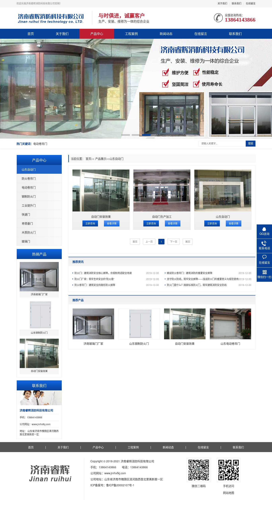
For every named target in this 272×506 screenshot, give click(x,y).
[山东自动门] (222, 190)
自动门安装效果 (101, 216)
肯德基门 (27, 223)
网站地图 (228, 493)
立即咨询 (90, 223)
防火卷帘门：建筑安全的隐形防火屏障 (116, 285)
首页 (30, 33)
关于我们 (222, 3)
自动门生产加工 (162, 216)
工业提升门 (29, 205)
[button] (125, 135)
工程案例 (131, 33)
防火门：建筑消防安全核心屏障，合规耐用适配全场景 (116, 273)
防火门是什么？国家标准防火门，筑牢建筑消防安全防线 (209, 285)
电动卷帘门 (40, 144)
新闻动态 (166, 33)
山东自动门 (29, 169)
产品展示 (100, 159)
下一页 (173, 241)
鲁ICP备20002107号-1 (120, 485)
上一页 (149, 241)
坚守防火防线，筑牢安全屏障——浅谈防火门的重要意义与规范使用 (209, 279)
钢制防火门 (29, 196)
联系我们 (236, 3)
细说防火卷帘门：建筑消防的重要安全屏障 (209, 273)
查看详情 (111, 223)
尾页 (187, 241)
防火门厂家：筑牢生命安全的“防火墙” (116, 279)
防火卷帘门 (29, 178)
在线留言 (250, 3)
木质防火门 (29, 232)
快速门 (26, 214)
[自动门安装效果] (100, 190)
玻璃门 (26, 241)
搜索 (250, 143)
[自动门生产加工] (161, 190)
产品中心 (96, 33)
